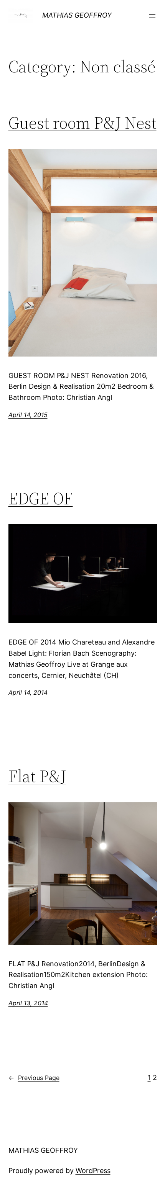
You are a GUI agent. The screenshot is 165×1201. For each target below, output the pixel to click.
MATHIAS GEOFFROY (77, 15)
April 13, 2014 (28, 1003)
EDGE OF (40, 499)
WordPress (93, 1171)
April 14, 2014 (28, 692)
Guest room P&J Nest (82, 123)
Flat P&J (37, 776)
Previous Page (33, 1078)
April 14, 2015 (28, 415)
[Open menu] (152, 15)
